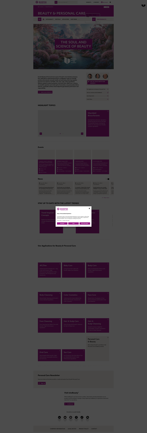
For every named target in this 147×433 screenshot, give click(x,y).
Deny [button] (74, 223)
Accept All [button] (62, 223)
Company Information (65, 220)
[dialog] (73, 216)
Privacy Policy (59, 220)
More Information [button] (84, 223)
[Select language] (89, 208)
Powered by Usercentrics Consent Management (73, 225)
